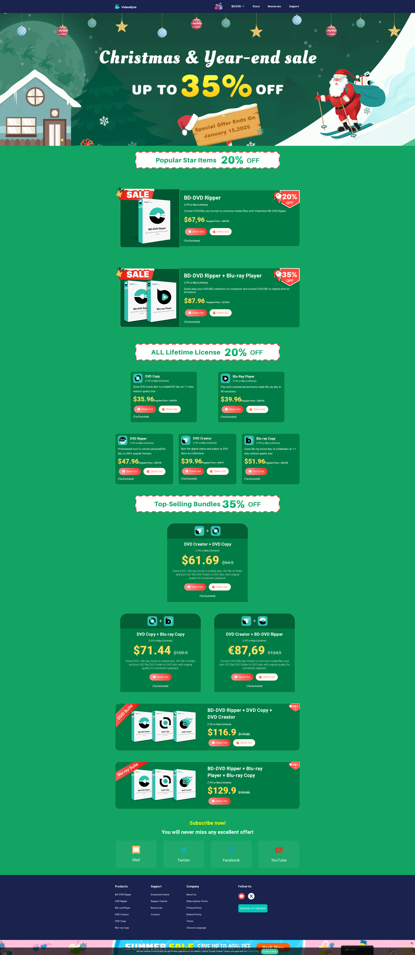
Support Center (159, 901)
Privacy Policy (194, 908)
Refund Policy (193, 914)
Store (256, 6)
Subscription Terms (197, 901)
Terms (189, 921)
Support (294, 6)
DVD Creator (122, 914)
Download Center (160, 894)
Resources (274, 6)
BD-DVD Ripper (123, 894)
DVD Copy (120, 921)
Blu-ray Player (122, 908)
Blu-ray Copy (122, 927)
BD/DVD (236, 6)
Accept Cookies (269, 951)
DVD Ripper (121, 901)
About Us (191, 894)
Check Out (198, 231)
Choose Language (196, 927)
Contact (155, 914)
